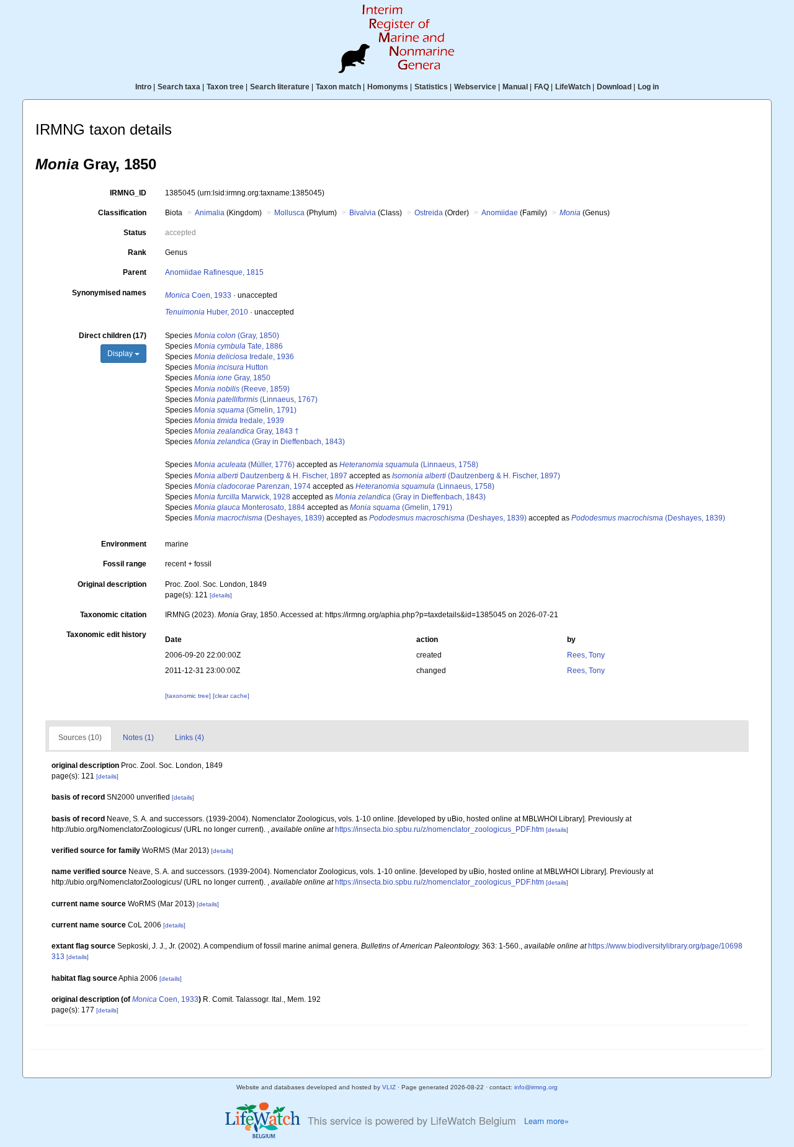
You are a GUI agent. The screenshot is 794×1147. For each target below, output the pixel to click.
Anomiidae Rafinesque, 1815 (214, 272)
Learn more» (546, 1121)
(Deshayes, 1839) (259, 518)
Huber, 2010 (206, 312)
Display (121, 353)
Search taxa (179, 87)
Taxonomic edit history (106, 634)
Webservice (475, 87)
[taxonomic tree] (189, 695)
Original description (112, 584)
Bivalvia (362, 212)
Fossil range (124, 564)
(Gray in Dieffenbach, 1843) (269, 441)
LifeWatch (573, 87)
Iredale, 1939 (239, 420)
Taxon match (338, 87)
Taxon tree (225, 87)
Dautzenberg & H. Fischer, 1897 (270, 475)
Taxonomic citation (113, 614)
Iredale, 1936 (244, 356)
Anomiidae (499, 212)
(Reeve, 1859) (242, 389)
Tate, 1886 (238, 346)
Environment (123, 544)
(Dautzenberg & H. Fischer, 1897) (476, 475)
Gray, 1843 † (246, 431)
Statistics (431, 87)
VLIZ (389, 1087)
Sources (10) (80, 737)
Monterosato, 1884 (249, 507)
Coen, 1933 (198, 295)
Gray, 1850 (232, 377)
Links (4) (189, 737)
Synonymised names (109, 292)
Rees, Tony (586, 655)
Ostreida (428, 212)
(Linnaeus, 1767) (256, 399)
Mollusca (289, 212)
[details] (221, 595)
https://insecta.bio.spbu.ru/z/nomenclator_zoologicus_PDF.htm (439, 829)
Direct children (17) (112, 335)
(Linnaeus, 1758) (408, 464)
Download (614, 87)
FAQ (541, 87)
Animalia (210, 212)
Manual (515, 87)
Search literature (280, 87)
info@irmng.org (536, 1087)
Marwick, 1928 (242, 497)
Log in (648, 87)
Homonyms (387, 87)
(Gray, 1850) (236, 335)
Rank (137, 252)
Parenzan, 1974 (252, 486)
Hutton (231, 367)
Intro (143, 87)
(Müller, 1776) (244, 464)
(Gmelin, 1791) (245, 410)
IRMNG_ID (128, 193)
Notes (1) (138, 737)
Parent (134, 272)
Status (134, 232)
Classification (122, 212)
